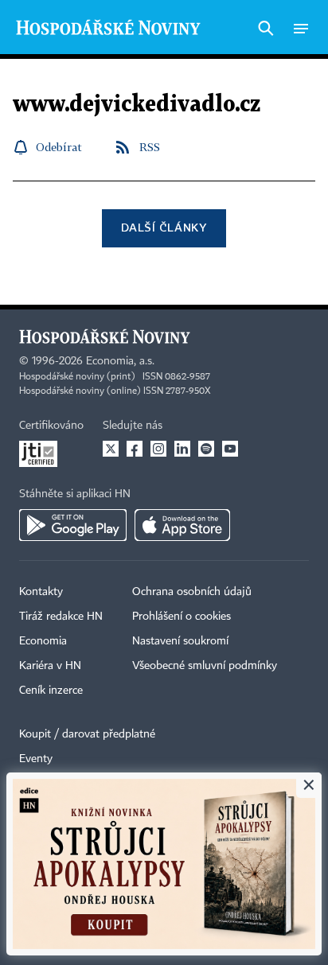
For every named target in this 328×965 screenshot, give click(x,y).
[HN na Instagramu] (158, 449)
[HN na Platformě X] (111, 449)
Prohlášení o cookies (181, 616)
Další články (163, 227)
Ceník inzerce (51, 690)
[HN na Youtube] (230, 449)
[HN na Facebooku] (135, 449)
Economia (43, 641)
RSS (149, 147)
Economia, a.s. (120, 361)
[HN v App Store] (182, 525)
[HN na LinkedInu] (182, 449)
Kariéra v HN (50, 665)
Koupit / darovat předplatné (87, 734)
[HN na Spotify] (206, 449)
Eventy (36, 759)
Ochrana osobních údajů (192, 591)
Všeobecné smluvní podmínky (204, 665)
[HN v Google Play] (73, 525)
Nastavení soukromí (180, 641)
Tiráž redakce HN (61, 616)
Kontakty (41, 591)
